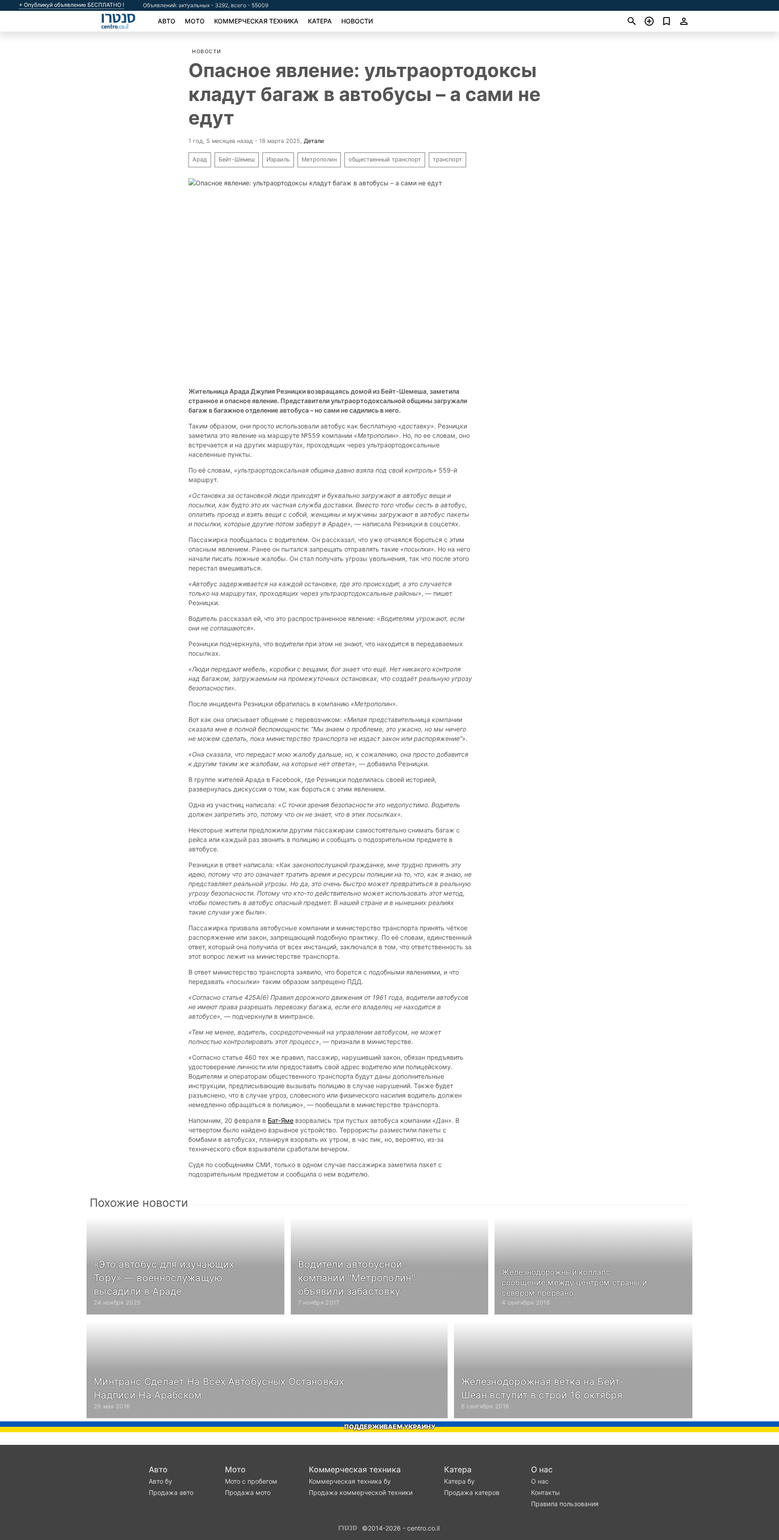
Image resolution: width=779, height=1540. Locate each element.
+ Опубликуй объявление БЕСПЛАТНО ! (71, 5)
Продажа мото (247, 1492)
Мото (195, 21)
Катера (320, 21)
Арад (199, 159)
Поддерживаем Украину (389, 1426)
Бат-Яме (280, 1120)
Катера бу (459, 1481)
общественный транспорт (384, 159)
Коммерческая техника (256, 21)
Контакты (545, 1492)
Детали (314, 141)
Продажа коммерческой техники (360, 1492)
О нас (542, 1469)
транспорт (447, 159)
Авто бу (160, 1481)
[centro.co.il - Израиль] (348, 1527)
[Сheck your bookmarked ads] (666, 21)
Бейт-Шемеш (237, 159)
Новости (357, 21)
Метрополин (319, 159)
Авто (166, 21)
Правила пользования (565, 1504)
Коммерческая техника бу (350, 1481)
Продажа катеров (471, 1492)
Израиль (278, 159)
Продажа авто (171, 1492)
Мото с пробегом (251, 1481)
